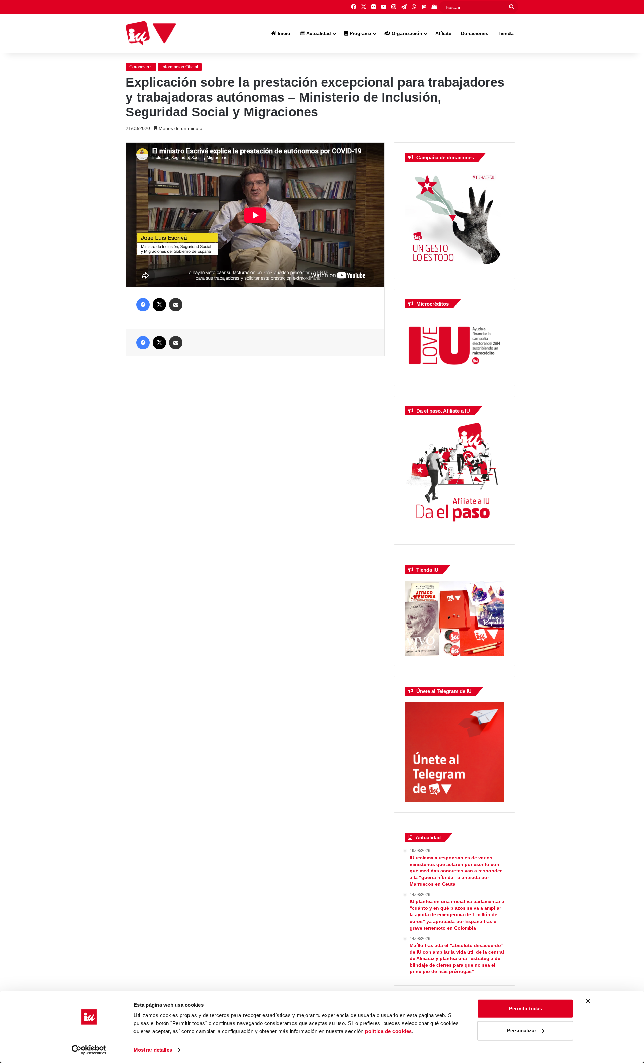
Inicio (283, 33)
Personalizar (521, 1030)
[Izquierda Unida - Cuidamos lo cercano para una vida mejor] (151, 33)
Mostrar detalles (152, 1050)
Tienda (506, 33)
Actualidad (318, 33)
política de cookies (388, 1031)
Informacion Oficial (179, 66)
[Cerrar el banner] (588, 1001)
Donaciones (474, 33)
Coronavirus (141, 66)
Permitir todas (525, 1008)
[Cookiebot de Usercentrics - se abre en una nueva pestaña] (89, 1050)
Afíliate (443, 33)
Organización (406, 33)
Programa (359, 33)
